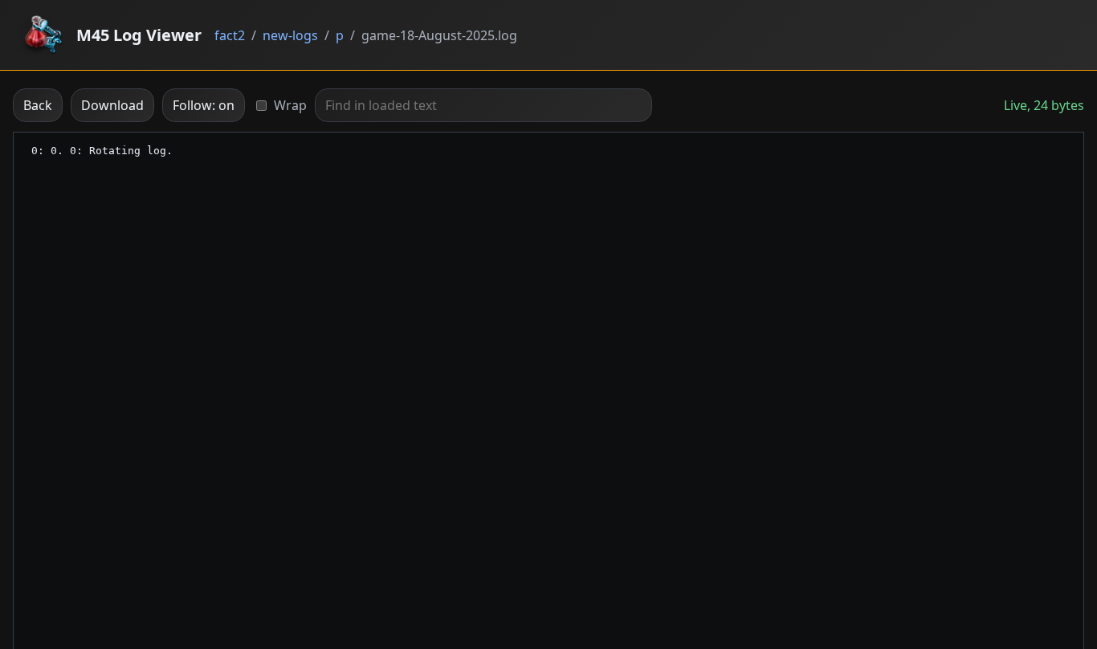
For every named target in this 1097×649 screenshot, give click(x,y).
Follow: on (203, 105)
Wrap (290, 105)
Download (112, 105)
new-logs (290, 35)
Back (37, 105)
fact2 (229, 35)
